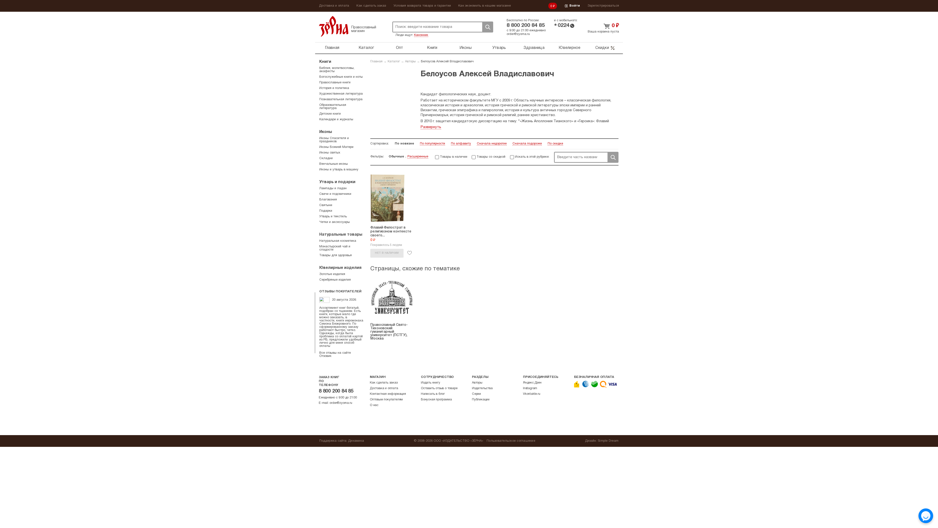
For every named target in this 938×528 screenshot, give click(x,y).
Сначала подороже (527, 143)
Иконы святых (329, 152)
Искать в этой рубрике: (532, 156)
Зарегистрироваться (603, 5)
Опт (399, 48)
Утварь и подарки (337, 182)
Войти (574, 5)
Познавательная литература (340, 99)
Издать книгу (430, 382)
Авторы (410, 61)
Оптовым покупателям (386, 399)
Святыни (325, 205)
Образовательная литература (332, 107)
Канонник (421, 35)
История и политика (334, 88)
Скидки (602, 48)
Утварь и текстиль (333, 216)
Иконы (465, 48)
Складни (326, 158)
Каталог (366, 48)
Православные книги (335, 82)
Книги (432, 48)
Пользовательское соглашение (511, 441)
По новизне (404, 143)
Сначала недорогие (492, 143)
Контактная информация (388, 394)
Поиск (487, 27)
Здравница (533, 48)
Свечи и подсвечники (335, 194)
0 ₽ (552, 6)
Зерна (333, 26)
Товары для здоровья (335, 255)
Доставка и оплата (334, 5)
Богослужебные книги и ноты (341, 77)
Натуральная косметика (337, 241)
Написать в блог (433, 394)
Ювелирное (569, 48)
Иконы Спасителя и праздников (334, 140)
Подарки (325, 210)
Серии (476, 394)
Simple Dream (608, 441)
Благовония (328, 199)
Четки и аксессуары (334, 222)
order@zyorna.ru (518, 34)
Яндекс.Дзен (532, 382)
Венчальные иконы (333, 164)
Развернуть (431, 127)
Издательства (482, 388)
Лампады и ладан (333, 188)
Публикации (481, 399)
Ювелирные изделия (340, 268)
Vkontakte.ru (531, 394)
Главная (332, 48)
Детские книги (330, 113)
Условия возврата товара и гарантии (422, 5)
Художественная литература (341, 93)
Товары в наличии (453, 156)
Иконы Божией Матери (336, 147)
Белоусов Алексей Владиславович (447, 61)
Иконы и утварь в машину (338, 169)
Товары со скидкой (491, 156)
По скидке (555, 143)
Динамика (356, 441)
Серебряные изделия (335, 279)
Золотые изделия (332, 274)
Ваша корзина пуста (603, 31)
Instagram (530, 388)
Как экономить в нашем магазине (484, 5)
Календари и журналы (336, 119)
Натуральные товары (340, 234)
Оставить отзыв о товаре (439, 388)
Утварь (499, 48)
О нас (374, 405)
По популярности (432, 143)
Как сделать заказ (371, 5)
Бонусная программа (436, 399)
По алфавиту (461, 143)
